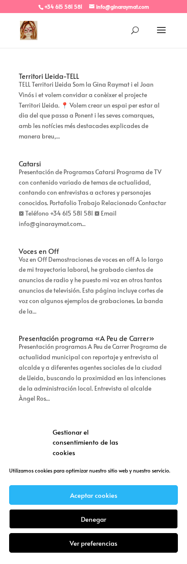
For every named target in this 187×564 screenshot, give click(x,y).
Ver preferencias (93, 542)
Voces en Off (39, 251)
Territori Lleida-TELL (49, 76)
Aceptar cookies (93, 495)
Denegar (93, 518)
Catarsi (30, 163)
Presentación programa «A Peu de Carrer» (86, 338)
